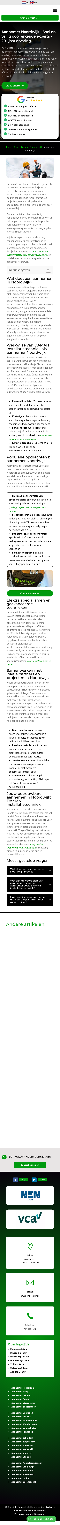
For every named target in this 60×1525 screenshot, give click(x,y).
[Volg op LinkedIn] (34, 1179)
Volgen (24, 1179)
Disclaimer (39, 1514)
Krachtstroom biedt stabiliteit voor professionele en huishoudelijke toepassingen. (26, 949)
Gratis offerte (28, 17)
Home (9, 147)
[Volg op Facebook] (15, 1179)
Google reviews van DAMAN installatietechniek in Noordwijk (28, 253)
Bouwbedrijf (36, 147)
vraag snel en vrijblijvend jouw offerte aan (25, 845)
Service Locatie (21, 147)
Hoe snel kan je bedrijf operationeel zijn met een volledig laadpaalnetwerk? (24, 1086)
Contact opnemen (30, 593)
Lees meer (15, 992)
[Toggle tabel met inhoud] (47, 270)
